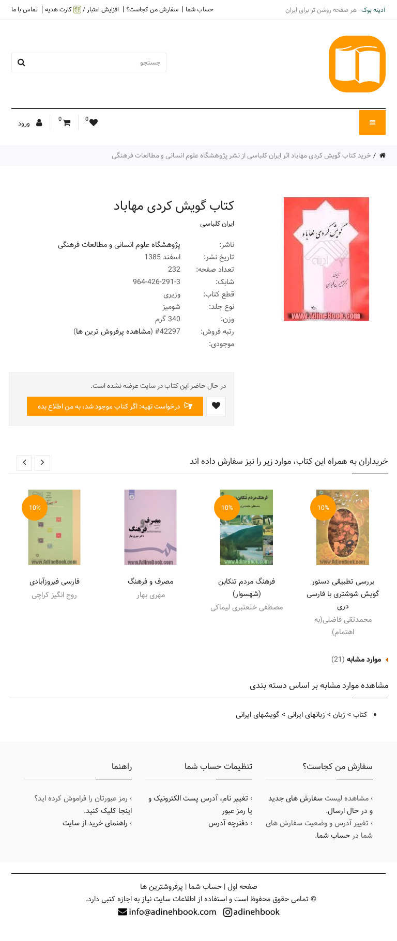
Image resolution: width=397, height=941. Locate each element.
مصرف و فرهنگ (150, 581)
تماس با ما (24, 9)
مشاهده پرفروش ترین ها (113, 331)
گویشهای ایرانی (258, 715)
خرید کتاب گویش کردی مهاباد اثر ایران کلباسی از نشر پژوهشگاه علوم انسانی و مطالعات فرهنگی (241, 155)
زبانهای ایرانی (306, 715)
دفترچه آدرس (228, 823)
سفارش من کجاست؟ (152, 9)
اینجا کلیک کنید (109, 811)
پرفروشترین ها (161, 887)
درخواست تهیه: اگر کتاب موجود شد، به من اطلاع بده (109, 406)
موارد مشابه (364, 659)
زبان (339, 715)
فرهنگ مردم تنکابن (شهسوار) (246, 587)
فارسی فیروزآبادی (54, 581)
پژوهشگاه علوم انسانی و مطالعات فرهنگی (119, 245)
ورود (25, 123)
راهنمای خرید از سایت (95, 823)
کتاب (360, 715)
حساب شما (199, 9)
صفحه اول (242, 887)
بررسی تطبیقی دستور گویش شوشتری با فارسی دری (343, 594)
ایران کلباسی (217, 223)
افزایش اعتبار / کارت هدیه (82, 9)
